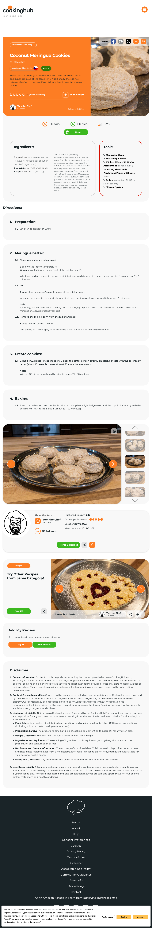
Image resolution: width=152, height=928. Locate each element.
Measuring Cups (115, 155)
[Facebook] (113, 41)
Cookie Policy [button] (63, 919)
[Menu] (144, 9)
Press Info (76, 880)
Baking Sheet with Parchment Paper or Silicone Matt (119, 173)
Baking (46, 68)
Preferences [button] (35, 922)
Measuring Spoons (116, 158)
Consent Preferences (76, 839)
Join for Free (44, 644)
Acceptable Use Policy (76, 868)
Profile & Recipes (68, 545)
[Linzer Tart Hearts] (100, 589)
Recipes (18, 566)
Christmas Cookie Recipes (23, 45)
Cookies (76, 845)
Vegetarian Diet (19, 68)
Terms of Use (76, 857)
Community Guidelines (76, 874)
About (76, 828)
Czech (29, 68)
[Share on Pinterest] (114, 431)
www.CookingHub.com (118, 677)
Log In (20, 644)
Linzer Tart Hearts (65, 614)
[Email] (121, 41)
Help (76, 834)
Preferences (107, 917)
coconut (28, 171)
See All (19, 611)
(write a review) (37, 94)
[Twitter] (128, 41)
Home (76, 822)
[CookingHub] (76, 807)
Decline (124, 917)
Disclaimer (76, 863)
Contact (76, 892)
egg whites (21, 157)
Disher (109, 180)
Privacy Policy (76, 851)
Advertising (76, 886)
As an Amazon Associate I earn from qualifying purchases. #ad (76, 897)
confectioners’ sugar (37, 168)
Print (78, 132)
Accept (140, 917)
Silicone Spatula (115, 187)
